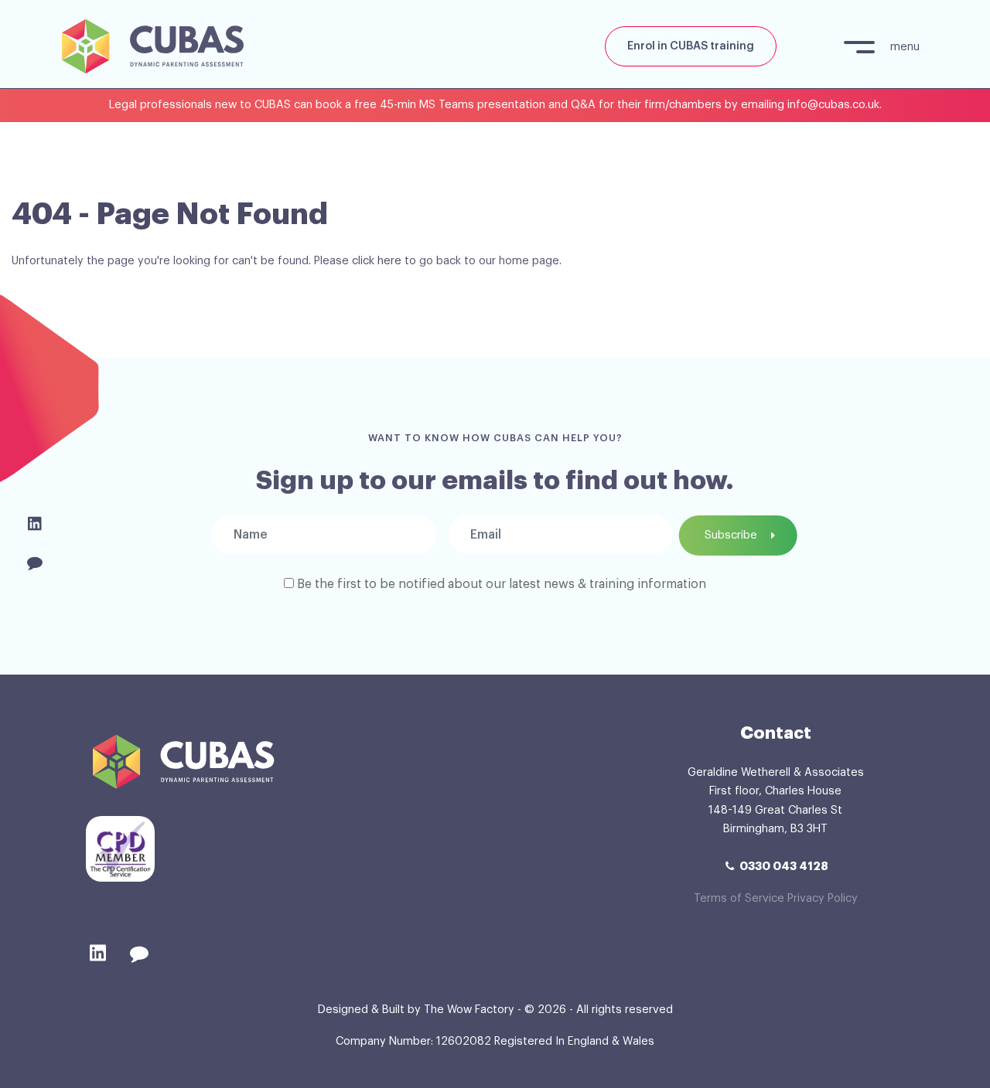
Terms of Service (739, 898)
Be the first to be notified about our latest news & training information (501, 584)
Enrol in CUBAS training (690, 46)
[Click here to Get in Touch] (34, 563)
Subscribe (731, 535)
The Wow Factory (469, 1009)
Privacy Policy (822, 898)
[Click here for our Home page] (147, 44)
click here (376, 261)
